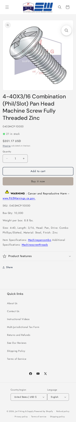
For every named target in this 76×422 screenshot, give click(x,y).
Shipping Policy (16, 351)
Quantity (7, 151)
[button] (7, 7)
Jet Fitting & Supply (24, 411)
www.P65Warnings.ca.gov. (19, 198)
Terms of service (38, 416)
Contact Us (13, 311)
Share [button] (9, 267)
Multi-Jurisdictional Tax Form (23, 327)
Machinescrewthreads (35, 245)
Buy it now (38, 181)
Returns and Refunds (18, 335)
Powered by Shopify (43, 411)
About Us (12, 303)
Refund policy (62, 411)
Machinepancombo (39, 240)
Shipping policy (57, 416)
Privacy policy (21, 416)
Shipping (7, 145)
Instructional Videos (18, 319)
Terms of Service (16, 359)
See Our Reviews (17, 343)
